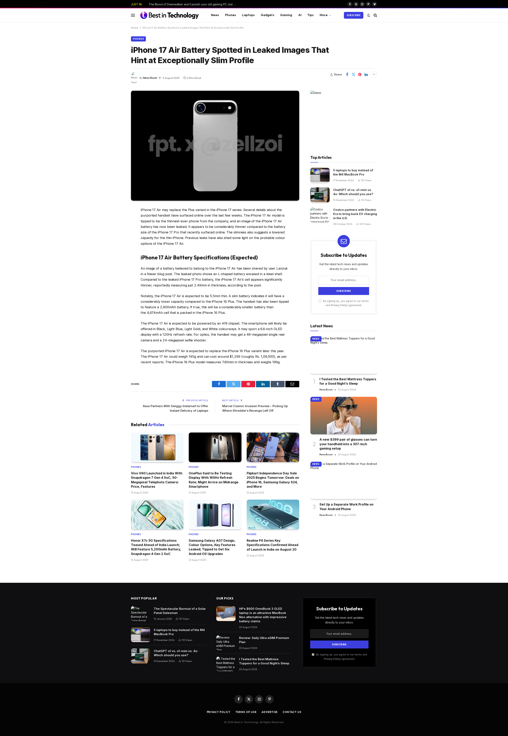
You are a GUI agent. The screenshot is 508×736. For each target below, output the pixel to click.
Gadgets (267, 15)
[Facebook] (117, 220)
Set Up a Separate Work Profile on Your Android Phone (346, 507)
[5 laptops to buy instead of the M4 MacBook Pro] (320, 175)
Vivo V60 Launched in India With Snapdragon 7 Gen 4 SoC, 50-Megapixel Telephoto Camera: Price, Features (156, 479)
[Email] (117, 261)
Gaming (286, 15)
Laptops (248, 15)
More (324, 15)
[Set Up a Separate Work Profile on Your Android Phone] (343, 480)
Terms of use (246, 712)
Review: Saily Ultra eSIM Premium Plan (264, 640)
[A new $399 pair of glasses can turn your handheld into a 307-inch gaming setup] (343, 415)
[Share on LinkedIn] (366, 74)
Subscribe (354, 15)
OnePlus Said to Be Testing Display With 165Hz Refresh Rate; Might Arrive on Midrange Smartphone (213, 479)
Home (134, 27)
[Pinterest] (117, 251)
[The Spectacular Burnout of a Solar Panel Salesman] (140, 613)
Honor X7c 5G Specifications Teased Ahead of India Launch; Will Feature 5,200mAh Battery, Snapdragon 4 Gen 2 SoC (156, 547)
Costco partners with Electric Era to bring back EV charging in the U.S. (355, 214)
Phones (230, 15)
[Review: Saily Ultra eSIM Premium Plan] (226, 642)
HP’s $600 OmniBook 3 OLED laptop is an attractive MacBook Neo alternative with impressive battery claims (263, 615)
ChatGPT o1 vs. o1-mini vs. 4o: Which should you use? (353, 192)
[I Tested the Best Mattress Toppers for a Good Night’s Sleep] (343, 355)
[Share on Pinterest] (360, 74)
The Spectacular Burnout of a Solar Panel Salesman (180, 611)
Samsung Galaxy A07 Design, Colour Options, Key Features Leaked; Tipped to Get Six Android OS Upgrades (212, 547)
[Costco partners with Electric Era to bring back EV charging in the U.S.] (320, 214)
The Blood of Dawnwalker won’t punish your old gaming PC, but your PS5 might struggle (193, 4)
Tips (310, 15)
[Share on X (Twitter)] (353, 74)
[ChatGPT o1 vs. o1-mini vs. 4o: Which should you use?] (320, 194)
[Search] (375, 15)
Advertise (270, 712)
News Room (150, 77)
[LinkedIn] (117, 241)
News (215, 15)
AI (299, 15)
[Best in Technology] (169, 15)
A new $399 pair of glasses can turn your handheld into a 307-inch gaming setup (348, 444)
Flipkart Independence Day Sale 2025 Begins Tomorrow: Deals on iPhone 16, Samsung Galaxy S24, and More (273, 479)
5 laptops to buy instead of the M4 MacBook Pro (353, 172)
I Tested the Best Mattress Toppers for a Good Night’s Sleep (347, 381)
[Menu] (133, 15)
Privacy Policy (339, 305)
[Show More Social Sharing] (374, 74)
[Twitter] (117, 230)
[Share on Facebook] (347, 74)
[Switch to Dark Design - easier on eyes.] (368, 15)
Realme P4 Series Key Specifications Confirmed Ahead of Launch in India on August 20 (272, 545)
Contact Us (292, 712)
